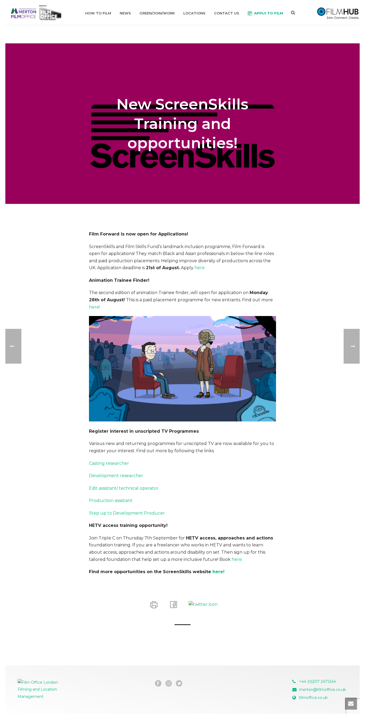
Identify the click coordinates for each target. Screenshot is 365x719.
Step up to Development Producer (127, 513)
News (125, 13)
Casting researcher (109, 463)
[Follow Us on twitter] (179, 683)
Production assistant (111, 500)
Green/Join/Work (157, 13)
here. (200, 267)
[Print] (153, 604)
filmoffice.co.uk (313, 697)
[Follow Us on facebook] (158, 683)
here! (94, 307)
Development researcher (116, 475)
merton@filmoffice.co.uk (322, 689)
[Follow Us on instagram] (168, 683)
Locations (194, 13)
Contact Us (226, 13)
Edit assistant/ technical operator (123, 488)
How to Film (98, 13)
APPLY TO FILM (268, 13)
